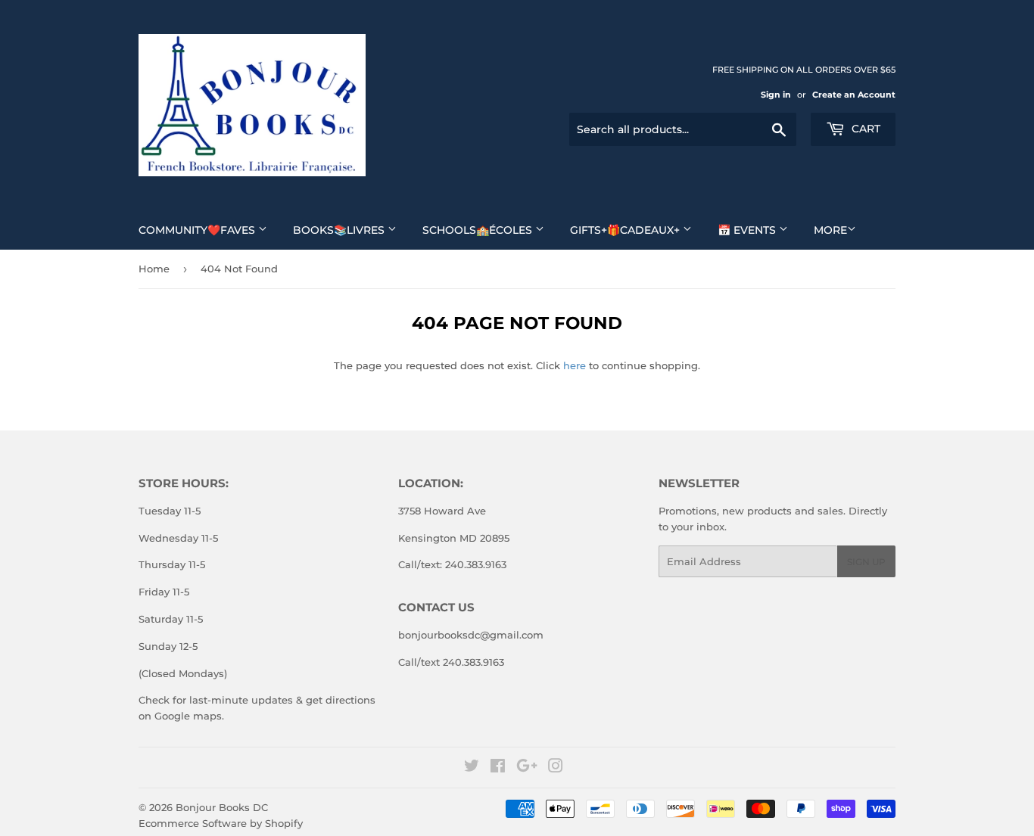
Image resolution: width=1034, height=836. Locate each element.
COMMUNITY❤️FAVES (198, 230)
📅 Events (748, 230)
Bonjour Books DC (222, 807)
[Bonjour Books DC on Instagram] (555, 768)
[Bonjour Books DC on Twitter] (471, 768)
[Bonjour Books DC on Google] (526, 768)
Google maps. (187, 716)
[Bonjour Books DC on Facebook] (498, 768)
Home (154, 269)
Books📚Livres (340, 230)
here (574, 365)
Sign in (776, 94)
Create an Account (853, 94)
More (830, 230)
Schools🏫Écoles (478, 230)
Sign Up (866, 561)
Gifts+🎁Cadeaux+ (626, 230)
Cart (864, 128)
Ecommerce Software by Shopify (221, 823)
